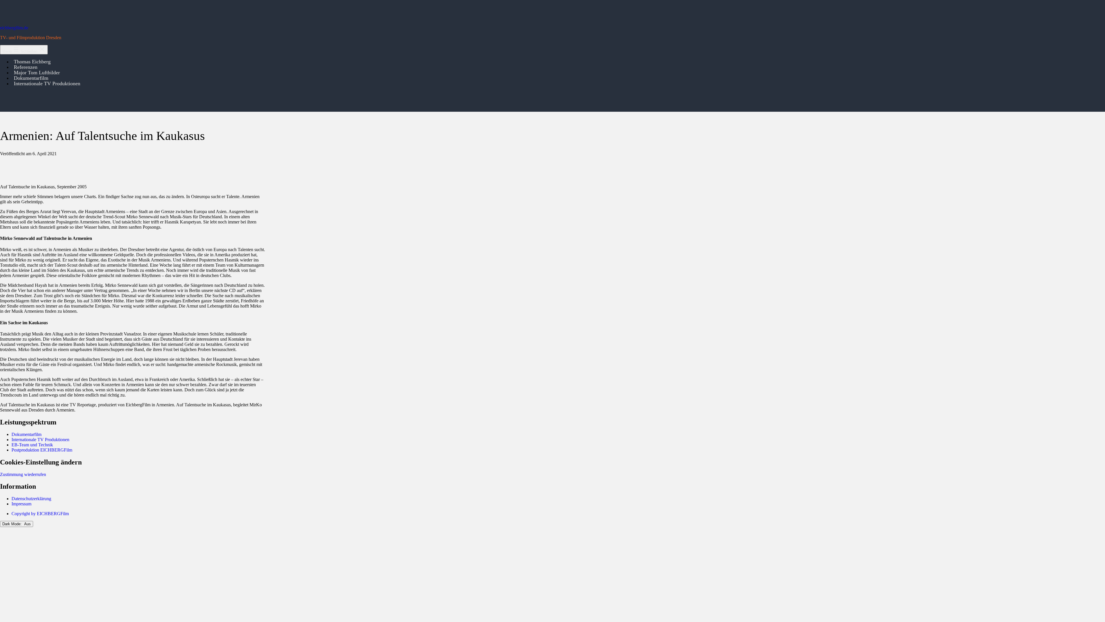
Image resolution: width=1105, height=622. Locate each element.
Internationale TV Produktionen (47, 83)
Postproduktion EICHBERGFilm (42, 449)
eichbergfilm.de (14, 27)
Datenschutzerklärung (31, 498)
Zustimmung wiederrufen (23, 474)
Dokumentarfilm (26, 434)
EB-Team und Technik (32, 444)
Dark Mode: (12, 524)
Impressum (21, 503)
